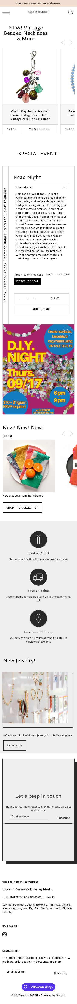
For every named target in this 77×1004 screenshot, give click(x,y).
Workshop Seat (27, 281)
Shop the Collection (22, 507)
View (39, 129)
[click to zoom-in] (67, 331)
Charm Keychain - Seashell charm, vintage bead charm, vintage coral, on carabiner (30, 115)
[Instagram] (4, 934)
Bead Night (27, 177)
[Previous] (63, 42)
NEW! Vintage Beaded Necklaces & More (26, 33)
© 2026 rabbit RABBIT (24, 995)
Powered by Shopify (53, 995)
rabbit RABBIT (38, 12)
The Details (23, 187)
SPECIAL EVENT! (38, 154)
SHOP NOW (14, 745)
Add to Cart (41, 309)
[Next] (71, 42)
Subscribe (64, 817)
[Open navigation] (7, 12)
